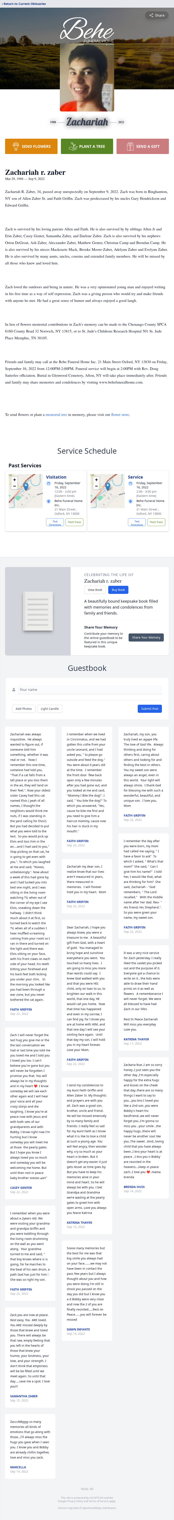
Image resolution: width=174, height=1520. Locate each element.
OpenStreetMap (91, 1508)
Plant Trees (74, 522)
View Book (95, 590)
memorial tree (56, 414)
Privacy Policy (75, 1501)
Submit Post (149, 709)
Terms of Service (98, 1501)
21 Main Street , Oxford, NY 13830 (67, 511)
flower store (120, 414)
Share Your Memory (146, 637)
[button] (25, 486)
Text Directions (55, 523)
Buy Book (118, 590)
